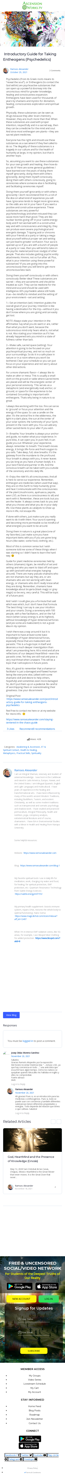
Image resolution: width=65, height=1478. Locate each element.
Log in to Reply (18, 1084)
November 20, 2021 (20, 1056)
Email (34, 1327)
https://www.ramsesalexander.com (40, 852)
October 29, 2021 (18, 72)
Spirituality (36, 753)
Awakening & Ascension (28, 746)
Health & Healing (28, 750)
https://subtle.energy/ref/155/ (28, 893)
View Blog (11, 1014)
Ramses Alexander (19, 69)
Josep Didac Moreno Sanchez (25, 1052)
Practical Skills (23, 753)
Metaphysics (9, 753)
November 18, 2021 (23, 1188)
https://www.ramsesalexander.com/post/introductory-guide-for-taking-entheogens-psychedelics (32, 702)
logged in (28, 1041)
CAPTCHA (33, 1340)
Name (33, 1314)
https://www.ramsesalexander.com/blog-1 (40, 865)
